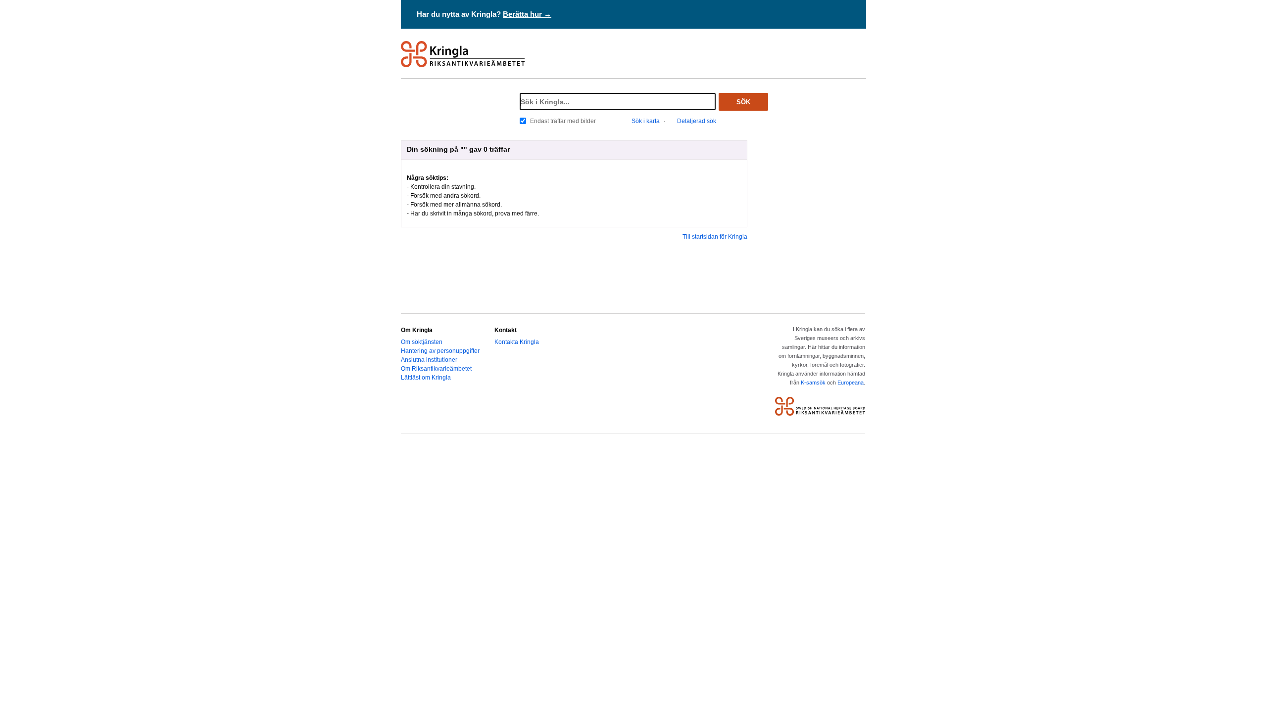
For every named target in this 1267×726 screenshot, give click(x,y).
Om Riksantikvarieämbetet (436, 368)
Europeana (850, 382)
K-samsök (813, 382)
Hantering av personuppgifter (440, 350)
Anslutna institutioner (429, 359)
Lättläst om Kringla (426, 377)
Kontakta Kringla (516, 342)
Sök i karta (646, 121)
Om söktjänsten (421, 342)
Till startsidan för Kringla (714, 236)
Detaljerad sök (696, 121)
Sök (743, 102)
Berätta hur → (527, 14)
